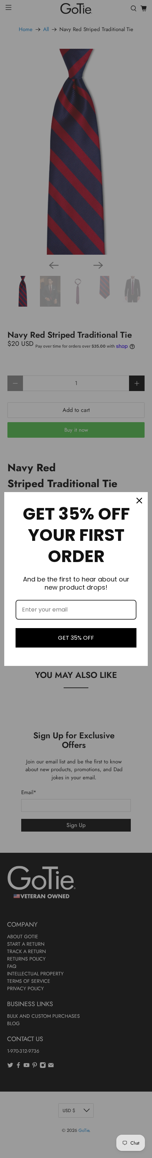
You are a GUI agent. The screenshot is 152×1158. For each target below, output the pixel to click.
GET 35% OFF (76, 638)
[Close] (139, 500)
